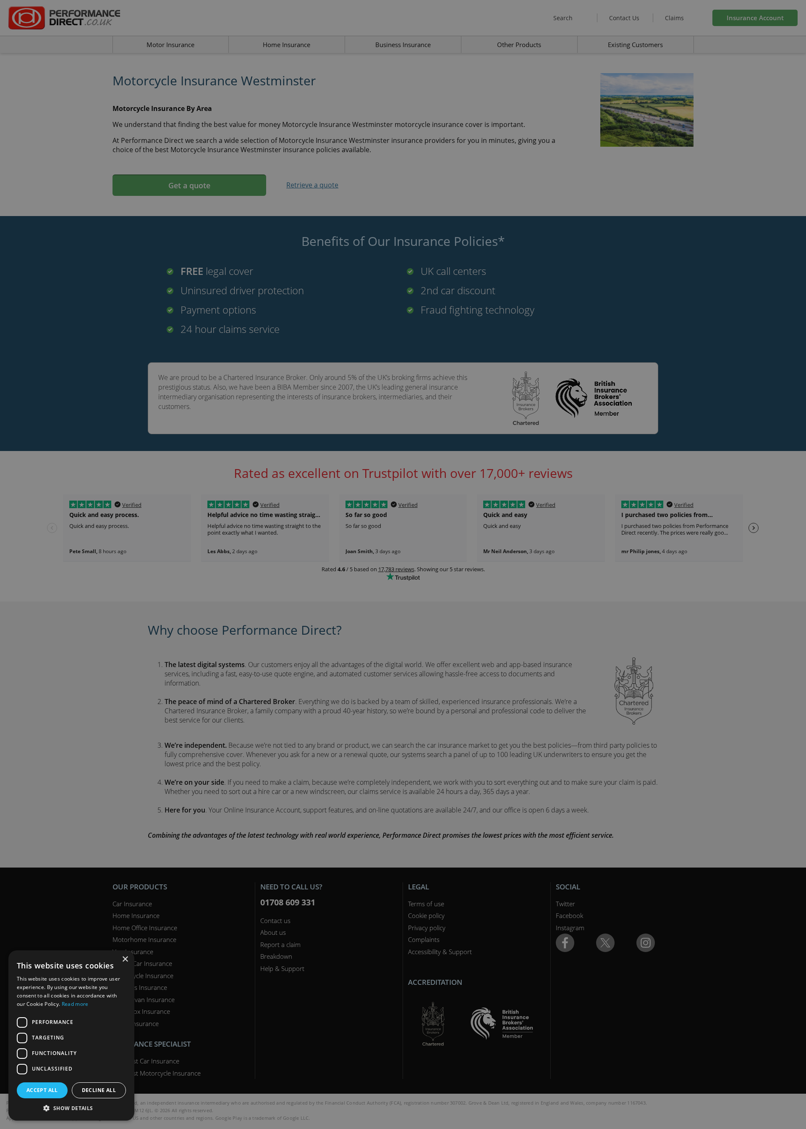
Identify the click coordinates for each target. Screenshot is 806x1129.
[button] (71, 1108)
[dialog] (403, 564)
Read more (75, 1004)
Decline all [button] (99, 1090)
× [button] (125, 959)
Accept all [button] (42, 1090)
